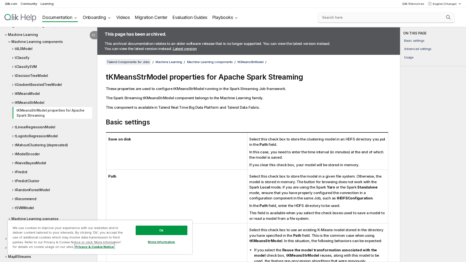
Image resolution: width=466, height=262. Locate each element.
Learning (47, 4)
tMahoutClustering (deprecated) (41, 145)
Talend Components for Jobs (128, 62)
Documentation (57, 17)
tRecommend (25, 199)
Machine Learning (23, 35)
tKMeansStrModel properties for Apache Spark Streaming (50, 112)
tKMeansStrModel (29, 102)
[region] (100, 237)
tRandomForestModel (32, 190)
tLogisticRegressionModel (36, 136)
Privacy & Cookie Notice (94, 247)
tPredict (21, 172)
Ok (161, 230)
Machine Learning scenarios (34, 219)
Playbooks (222, 17)
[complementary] (433, 144)
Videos (123, 17)
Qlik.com (11, 4)
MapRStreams (19, 256)
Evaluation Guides (189, 17)
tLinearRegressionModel (35, 127)
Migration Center (151, 17)
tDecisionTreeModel (31, 76)
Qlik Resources (413, 4)
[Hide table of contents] (93, 35)
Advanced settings (418, 49)
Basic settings (414, 40)
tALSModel (24, 49)
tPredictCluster (27, 181)
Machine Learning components (37, 42)
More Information (161, 242)
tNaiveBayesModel (30, 163)
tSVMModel (24, 208)
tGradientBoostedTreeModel (38, 84)
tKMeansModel (27, 93)
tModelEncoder (27, 154)
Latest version (185, 48)
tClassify (22, 58)
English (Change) (445, 4)
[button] (448, 17)
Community (29, 4)
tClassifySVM (26, 67)
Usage (409, 57)
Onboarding (94, 17)
